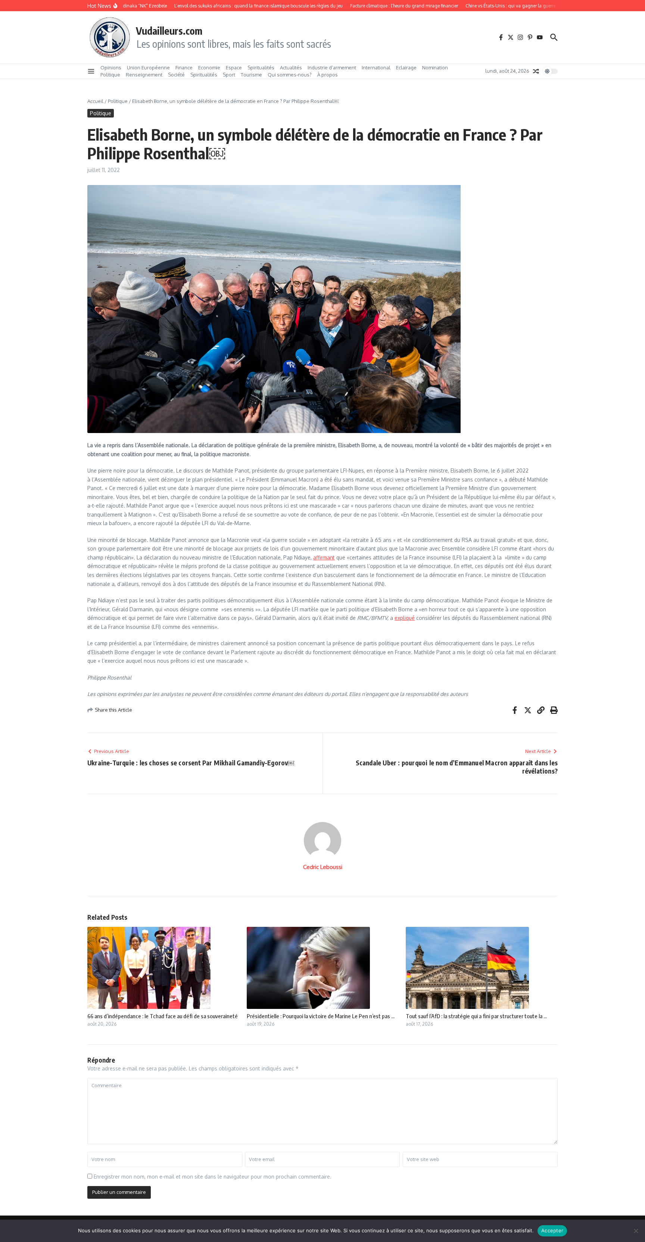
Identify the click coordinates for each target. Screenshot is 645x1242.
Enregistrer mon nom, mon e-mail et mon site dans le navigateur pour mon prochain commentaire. (212, 1176)
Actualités (291, 67)
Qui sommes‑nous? (290, 75)
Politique (110, 75)
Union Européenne (148, 67)
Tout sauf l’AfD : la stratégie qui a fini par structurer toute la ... (476, 1016)
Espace (234, 67)
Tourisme (251, 75)
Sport (229, 75)
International (376, 67)
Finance (184, 67)
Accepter (552, 1230)
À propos (327, 75)
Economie (209, 67)
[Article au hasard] (536, 71)
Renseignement (144, 75)
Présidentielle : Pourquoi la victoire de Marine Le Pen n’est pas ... (321, 1016)
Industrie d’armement (332, 67)
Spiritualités (260, 67)
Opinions (110, 67)
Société (176, 75)
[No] (635, 1231)
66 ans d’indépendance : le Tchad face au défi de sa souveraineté (162, 1016)
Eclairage (406, 67)
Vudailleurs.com (169, 30)
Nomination (435, 67)
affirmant (324, 557)
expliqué (405, 618)
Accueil (95, 101)
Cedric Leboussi (322, 867)
